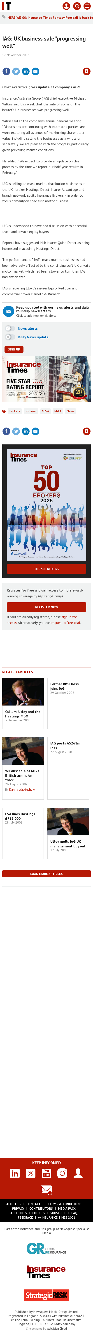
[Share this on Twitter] (16, 71)
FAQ (74, 1213)
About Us (13, 1204)
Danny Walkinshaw (22, 789)
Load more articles (46, 874)
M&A (45, 411)
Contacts (34, 1204)
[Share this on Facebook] (6, 71)
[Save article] (87, 71)
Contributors (41, 1208)
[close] (90, 62)
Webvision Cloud (57, 1328)
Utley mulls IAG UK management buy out (68, 843)
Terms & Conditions (64, 1204)
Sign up (14, 349)
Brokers (14, 411)
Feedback (25, 1217)
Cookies (38, 1213)
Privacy (18, 1208)
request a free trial (65, 622)
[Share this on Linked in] (26, 71)
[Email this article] (35, 71)
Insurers (31, 411)
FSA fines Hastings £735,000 (20, 816)
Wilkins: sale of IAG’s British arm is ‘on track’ (22, 775)
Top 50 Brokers (46, 569)
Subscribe (58, 1213)
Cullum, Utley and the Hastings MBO (22, 713)
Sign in (33, 62)
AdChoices (18, 1213)
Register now (46, 607)
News (70, 411)
